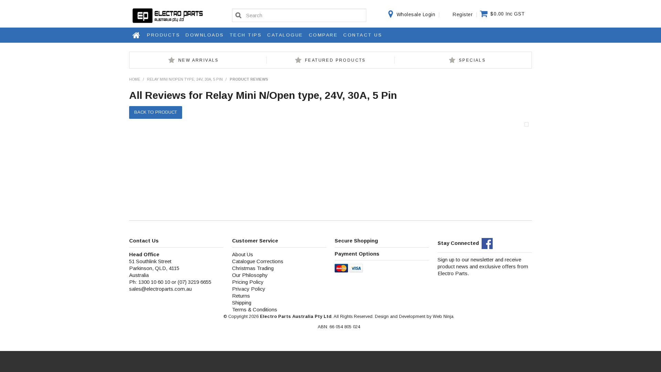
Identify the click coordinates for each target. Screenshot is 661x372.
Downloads (205, 35)
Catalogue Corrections (257, 261)
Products (163, 35)
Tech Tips (246, 35)
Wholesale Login (416, 14)
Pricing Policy (248, 282)
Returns (241, 296)
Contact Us (362, 35)
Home (136, 35)
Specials (472, 60)
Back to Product (155, 112)
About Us (242, 254)
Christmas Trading (253, 268)
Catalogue (285, 35)
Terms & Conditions (254, 309)
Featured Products (335, 60)
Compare (323, 35)
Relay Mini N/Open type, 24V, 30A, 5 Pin (185, 79)
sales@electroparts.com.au (160, 289)
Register (463, 14)
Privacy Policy (248, 289)
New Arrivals (198, 60)
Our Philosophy (250, 275)
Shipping (241, 303)
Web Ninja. (443, 316)
